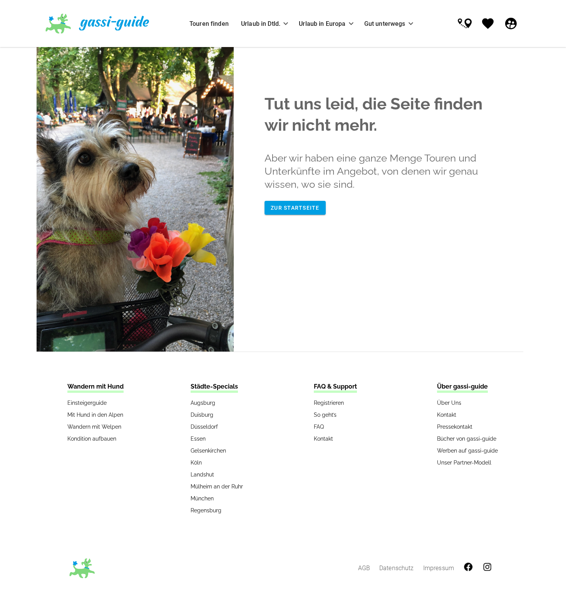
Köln (196, 463)
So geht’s (325, 415)
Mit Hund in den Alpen (95, 415)
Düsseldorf (204, 427)
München (202, 498)
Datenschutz (396, 568)
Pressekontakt (454, 427)
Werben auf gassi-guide (467, 451)
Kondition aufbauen (91, 439)
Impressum (438, 568)
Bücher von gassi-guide (466, 439)
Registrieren (329, 403)
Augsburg (203, 403)
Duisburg (202, 415)
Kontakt (323, 439)
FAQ (319, 427)
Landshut (202, 474)
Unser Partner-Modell (464, 463)
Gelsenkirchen (208, 451)
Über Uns (449, 403)
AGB (364, 568)
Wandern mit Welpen (94, 427)
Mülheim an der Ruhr (217, 486)
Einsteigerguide (87, 403)
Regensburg (206, 510)
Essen (198, 439)
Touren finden (209, 23)
